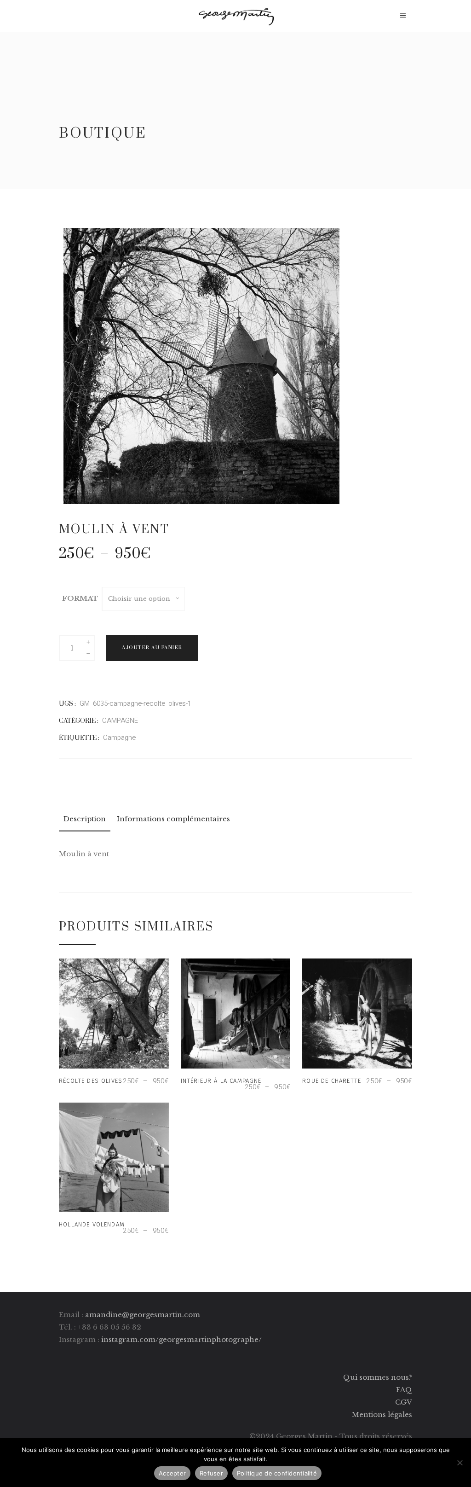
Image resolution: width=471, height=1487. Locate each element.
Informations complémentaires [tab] (173, 818)
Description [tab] (84, 818)
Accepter (172, 1473)
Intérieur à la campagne (221, 1080)
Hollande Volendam (92, 1224)
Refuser (211, 1473)
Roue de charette (331, 1080)
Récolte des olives (90, 1080)
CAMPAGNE (120, 720)
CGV (403, 1402)
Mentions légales (382, 1414)
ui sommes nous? (381, 1377)
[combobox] (143, 599)
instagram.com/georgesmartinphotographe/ (181, 1339)
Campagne (119, 737)
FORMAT (80, 598)
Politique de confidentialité (277, 1473)
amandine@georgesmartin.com (142, 1314)
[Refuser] (459, 1462)
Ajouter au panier (152, 648)
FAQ (404, 1389)
